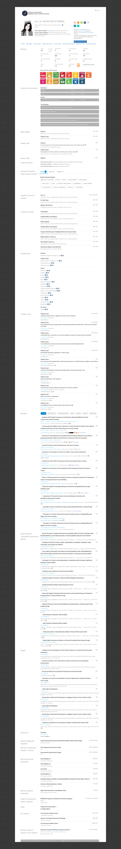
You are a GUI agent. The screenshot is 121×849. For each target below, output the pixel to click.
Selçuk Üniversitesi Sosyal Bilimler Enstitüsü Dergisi (52, 493)
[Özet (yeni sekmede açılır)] (55, 365)
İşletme (64, 179)
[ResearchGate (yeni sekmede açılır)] (78, 26)
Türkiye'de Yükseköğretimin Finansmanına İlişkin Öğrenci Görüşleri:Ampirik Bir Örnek (60, 120)
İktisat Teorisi (46, 183)
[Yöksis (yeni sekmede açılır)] (88, 22)
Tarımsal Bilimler (83, 179)
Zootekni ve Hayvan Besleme (64, 183)
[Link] (66, 423)
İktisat (58, 179)
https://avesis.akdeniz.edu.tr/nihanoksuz (85, 32)
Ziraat (53, 183)
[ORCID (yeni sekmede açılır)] (81, 22)
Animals (42, 423)
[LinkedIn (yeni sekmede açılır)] (75, 26)
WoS (51, 171)
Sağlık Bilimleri (77, 183)
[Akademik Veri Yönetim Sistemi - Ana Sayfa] (25, 13)
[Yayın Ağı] (50, 49)
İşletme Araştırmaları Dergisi (47, 511)
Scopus (60, 171)
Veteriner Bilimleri (88, 183)
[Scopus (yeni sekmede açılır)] (78, 22)
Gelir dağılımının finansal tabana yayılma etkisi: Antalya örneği (55, 116)
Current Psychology (45, 432)
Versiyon (47, 736)
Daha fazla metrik (89, 64)
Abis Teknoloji (58, 840)
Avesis (43, 171)
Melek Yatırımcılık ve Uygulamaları (49, 111)
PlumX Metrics (83, 432)
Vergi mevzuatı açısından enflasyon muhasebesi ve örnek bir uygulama (57, 107)
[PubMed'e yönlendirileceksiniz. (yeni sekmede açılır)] (68, 423)
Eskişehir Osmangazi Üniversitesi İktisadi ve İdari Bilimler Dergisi (55, 456)
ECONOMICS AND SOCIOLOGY (47, 465)
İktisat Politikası (72, 179)
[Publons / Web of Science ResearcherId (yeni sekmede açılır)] (85, 22)
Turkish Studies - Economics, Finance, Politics (51, 449)
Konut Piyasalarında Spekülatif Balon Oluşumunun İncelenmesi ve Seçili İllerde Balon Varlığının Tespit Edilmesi (65, 124)
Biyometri (70, 187)
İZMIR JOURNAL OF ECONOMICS (48, 474)
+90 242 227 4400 (82, 31)
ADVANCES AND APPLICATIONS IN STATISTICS (50, 483)
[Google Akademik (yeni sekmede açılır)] (75, 22)
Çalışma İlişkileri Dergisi (46, 520)
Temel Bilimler (79, 187)
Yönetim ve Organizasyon (59, 187)
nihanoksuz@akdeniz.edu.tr (83, 29)
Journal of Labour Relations (47, 529)
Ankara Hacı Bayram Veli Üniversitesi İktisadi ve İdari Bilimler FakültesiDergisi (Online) (59, 502)
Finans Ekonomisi (47, 187)
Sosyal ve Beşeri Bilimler (48, 179)
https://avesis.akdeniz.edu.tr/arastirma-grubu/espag (53, 831)
